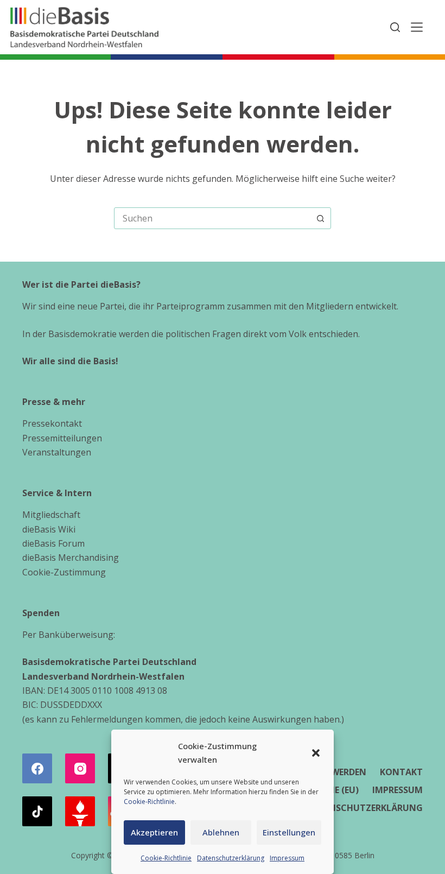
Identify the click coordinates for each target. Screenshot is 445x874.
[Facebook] (37, 768)
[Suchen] (395, 27)
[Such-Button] (320, 218)
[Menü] (417, 27)
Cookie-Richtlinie (149, 801)
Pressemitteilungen (62, 438)
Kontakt (401, 772)
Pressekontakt (52, 423)
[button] (315, 753)
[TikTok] (37, 811)
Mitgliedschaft (51, 515)
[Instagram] (80, 768)
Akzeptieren (154, 832)
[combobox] (212, 218)
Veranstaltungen (56, 452)
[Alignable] (80, 811)
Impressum (287, 858)
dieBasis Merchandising (70, 557)
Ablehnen (220, 832)
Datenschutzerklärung (230, 858)
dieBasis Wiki (48, 529)
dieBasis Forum (53, 543)
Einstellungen (289, 832)
